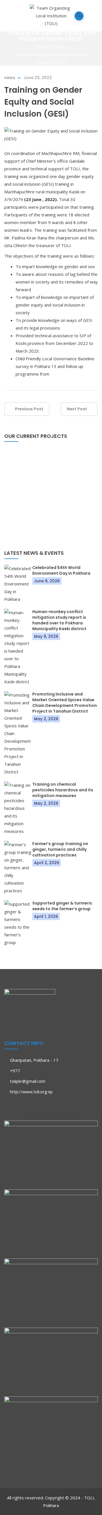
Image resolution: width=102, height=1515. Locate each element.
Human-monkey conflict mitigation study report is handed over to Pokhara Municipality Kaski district (59, 620)
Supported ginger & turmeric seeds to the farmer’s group (62, 906)
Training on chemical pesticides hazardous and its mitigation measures (62, 789)
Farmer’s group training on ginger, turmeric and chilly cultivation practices (60, 849)
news (57, 47)
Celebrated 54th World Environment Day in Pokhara (61, 570)
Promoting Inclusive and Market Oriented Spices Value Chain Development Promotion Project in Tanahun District (64, 702)
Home (41, 47)
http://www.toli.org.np (31, 1091)
